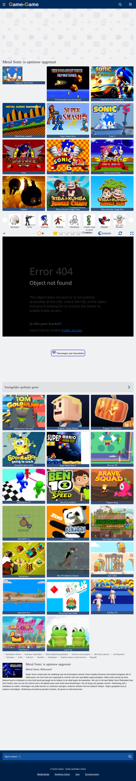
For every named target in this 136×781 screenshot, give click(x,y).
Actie (20, 657)
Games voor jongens (81, 654)
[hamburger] (3, 4)
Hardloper (52, 657)
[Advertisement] (35, 33)
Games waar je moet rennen (73, 657)
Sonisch (29, 657)
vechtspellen (119, 654)
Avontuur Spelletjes (33, 654)
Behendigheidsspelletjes (56, 654)
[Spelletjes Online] (24, 4)
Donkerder (106, 233)
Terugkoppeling (92, 774)
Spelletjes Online (13, 654)
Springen (10, 657)
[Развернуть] (132, 233)
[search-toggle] (120, 4)
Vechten (40, 657)
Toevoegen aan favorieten (70, 353)
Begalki (93, 657)
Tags (77, 774)
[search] (130, 756)
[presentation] (4, 220)
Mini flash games (101, 654)
